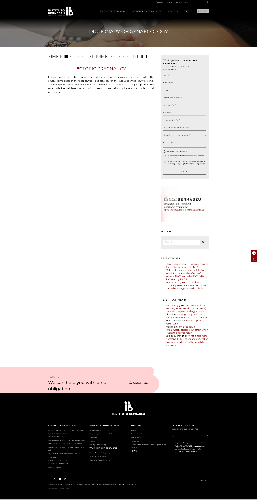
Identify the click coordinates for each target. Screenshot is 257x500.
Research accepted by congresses (102, 453)
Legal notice (69, 484)
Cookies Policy (55, 484)
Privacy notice (83, 484)
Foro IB (187, 11)
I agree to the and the (185, 157)
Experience (135, 441)
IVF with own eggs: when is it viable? (185, 288)
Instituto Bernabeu (60, 11)
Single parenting (54, 457)
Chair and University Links (99, 460)
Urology (92, 441)
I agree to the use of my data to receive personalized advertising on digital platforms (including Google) (186, 162)
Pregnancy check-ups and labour (102, 434)
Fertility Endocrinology (98, 445)
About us (173, 11)
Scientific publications (97, 456)
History (133, 430)
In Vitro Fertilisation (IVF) (57, 436)
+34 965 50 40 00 (165, 2)
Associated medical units (147, 11)
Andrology (93, 437)
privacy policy (172, 158)
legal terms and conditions (187, 156)
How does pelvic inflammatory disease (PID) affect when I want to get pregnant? (187, 330)
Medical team (136, 437)
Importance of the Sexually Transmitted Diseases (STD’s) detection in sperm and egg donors (186, 308)
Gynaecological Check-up (99, 430)
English (178, 2)
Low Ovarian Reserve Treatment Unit (62, 454)
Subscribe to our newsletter (177, 151)
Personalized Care (137, 434)
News (134, 451)
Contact (202, 11)
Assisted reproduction (113, 11)
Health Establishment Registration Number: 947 (114, 484)
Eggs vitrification (54, 467)
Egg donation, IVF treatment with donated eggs (66, 440)
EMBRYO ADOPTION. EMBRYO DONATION (65, 444)
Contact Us (138, 383)
